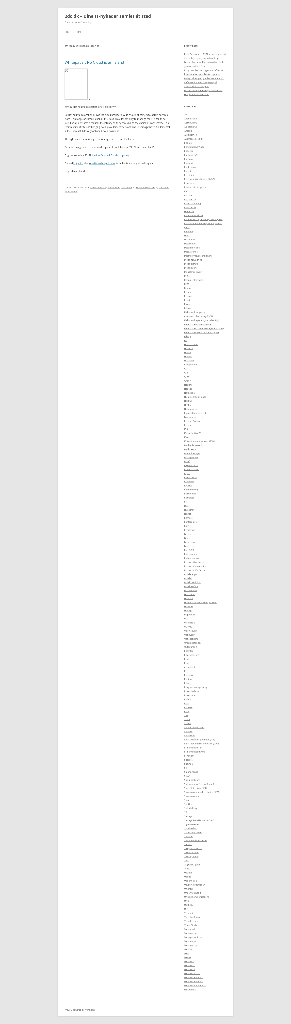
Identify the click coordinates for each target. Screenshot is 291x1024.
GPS (186, 372)
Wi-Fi (186, 953)
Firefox (187, 352)
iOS (186, 429)
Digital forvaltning (193, 259)
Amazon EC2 (190, 126)
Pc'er (186, 658)
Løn (186, 546)
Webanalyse (190, 933)
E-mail (187, 300)
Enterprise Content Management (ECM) (204, 328)
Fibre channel (191, 344)
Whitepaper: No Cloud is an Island (94, 62)
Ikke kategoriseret (193, 417)
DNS (186, 275)
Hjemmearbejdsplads (195, 396)
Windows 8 (189, 969)
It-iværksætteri (191, 469)
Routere (188, 707)
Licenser (188, 533)
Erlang (187, 336)
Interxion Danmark (100, 155)
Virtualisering (191, 921)
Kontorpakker (191, 521)
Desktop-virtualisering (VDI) (198, 255)
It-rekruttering (191, 489)
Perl (186, 671)
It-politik (188, 485)
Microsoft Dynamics (194, 562)
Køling (187, 525)
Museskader (190, 590)
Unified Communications (196, 896)
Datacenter (126, 187)
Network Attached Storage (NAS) (200, 602)
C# (185, 191)
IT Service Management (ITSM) (199, 441)
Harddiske (189, 392)
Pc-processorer (192, 654)
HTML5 (187, 404)
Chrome (188, 195)
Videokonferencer (193, 916)
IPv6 (186, 437)
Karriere (188, 517)
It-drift (187, 461)
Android (188, 130)
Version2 (188, 912)
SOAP (187, 775)
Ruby (186, 711)
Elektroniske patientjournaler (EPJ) (201, 320)
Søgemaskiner (191, 796)
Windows (189, 961)
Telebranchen (191, 852)
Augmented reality (193, 138)
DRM (186, 283)
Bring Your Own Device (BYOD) (199, 179)
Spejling (188, 804)
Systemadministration (195, 840)
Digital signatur (191, 263)
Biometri (188, 162)
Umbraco (188, 888)
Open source (191, 630)
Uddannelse (190, 880)
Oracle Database (193, 642)
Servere (188, 731)
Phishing (188, 675)
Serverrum (189, 735)
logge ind (78, 163)
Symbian (188, 836)
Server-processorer (194, 727)
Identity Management (195, 412)
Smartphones (191, 771)
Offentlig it (189, 622)
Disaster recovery (193, 271)
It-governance (191, 465)
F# (185, 340)
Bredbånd (189, 175)
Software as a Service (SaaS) (199, 783)
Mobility (188, 578)
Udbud (187, 876)
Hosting (188, 400)
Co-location (114, 187)
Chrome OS (190, 199)
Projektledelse (191, 691)
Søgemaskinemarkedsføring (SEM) (201, 791)
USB (186, 908)
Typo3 (187, 868)
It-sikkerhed (190, 493)
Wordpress (190, 989)
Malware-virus (191, 558)
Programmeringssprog (195, 687)
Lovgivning (189, 542)
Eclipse (187, 308)
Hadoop (188, 388)
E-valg (187, 304)
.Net (186, 114)
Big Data (188, 158)
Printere (188, 679)
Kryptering (189, 529)
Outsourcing (190, 646)
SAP (186, 715)
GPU (186, 376)
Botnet (187, 171)
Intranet (188, 425)
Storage (188, 816)
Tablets (188, 844)
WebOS (188, 949)
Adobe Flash (190, 118)
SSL (186, 812)
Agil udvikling (190, 122)
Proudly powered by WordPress (80, 1009)
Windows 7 (189, 965)
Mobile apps (190, 574)
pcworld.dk (189, 666)
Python (187, 699)
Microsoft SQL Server (195, 570)
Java (186, 505)
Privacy (188, 683)
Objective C (190, 614)
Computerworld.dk (193, 215)
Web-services (191, 929)
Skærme (188, 763)
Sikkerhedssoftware (194, 751)
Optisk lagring (191, 638)
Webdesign (190, 941)
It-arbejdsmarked (193, 445)
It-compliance (191, 457)
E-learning (189, 296)
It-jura (187, 473)
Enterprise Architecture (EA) (198, 324)
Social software (192, 779)
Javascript (189, 509)
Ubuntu (188, 872)
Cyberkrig (189, 231)
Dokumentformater (194, 279)
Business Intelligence (195, 187)
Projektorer (190, 695)
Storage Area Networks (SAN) (199, 820)
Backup (188, 142)
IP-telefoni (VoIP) (192, 433)
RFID (186, 703)
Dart (186, 235)
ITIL (185, 501)
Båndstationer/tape (194, 146)
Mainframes (190, 554)
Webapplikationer (193, 937)
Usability (188, 904)
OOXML (188, 626)
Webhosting (190, 945)
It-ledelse (189, 481)
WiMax (187, 957)
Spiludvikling (190, 808)
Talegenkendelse (193, 848)
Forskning (189, 360)
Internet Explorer (192, 421)
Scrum (187, 723)
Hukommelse (191, 408)
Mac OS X (189, 550)
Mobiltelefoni (191, 586)
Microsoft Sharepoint (195, 566)
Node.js (188, 610)
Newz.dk (188, 606)
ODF (186, 618)
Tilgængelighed (192, 864)
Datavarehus (191, 251)
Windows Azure (192, 973)
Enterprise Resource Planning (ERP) (202, 332)
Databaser (189, 239)
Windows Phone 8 (193, 981)
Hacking (188, 384)
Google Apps (190, 364)
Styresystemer (191, 824)
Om (79, 32)
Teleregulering (191, 856)
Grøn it (187, 380)
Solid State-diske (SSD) (195, 787)
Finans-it (188, 348)
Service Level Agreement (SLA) (199, 739)
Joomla (187, 513)
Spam (187, 800)
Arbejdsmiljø (190, 134)
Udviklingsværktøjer (194, 884)
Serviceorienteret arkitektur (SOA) (201, 743)
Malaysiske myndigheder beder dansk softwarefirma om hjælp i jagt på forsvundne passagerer (204, 82)
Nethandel (189, 594)
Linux (187, 537)
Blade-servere (191, 167)
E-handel (188, 292)
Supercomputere (193, 832)
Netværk (188, 598)
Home (68, 32)
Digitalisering (190, 267)
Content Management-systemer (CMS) (203, 219)
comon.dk (189, 211)
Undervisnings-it (192, 892)
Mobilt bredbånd (192, 582)
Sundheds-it (190, 828)
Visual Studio (191, 925)
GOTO (187, 368)
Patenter (188, 650)
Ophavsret (189, 634)
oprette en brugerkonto (102, 163)
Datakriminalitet (192, 247)
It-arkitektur (190, 449)
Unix (186, 900)
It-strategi (189, 497)
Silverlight (189, 755)
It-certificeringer (192, 453)
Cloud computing (119, 155)
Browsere (189, 183)
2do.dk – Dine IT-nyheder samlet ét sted (108, 16)
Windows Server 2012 (195, 985)
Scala (187, 719)
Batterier (188, 150)
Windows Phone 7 (193, 977)
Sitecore (188, 759)
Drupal (187, 287)
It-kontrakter (190, 477)
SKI (185, 767)
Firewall (188, 356)
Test (186, 860)
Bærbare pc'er (191, 154)
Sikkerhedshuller (193, 747)
